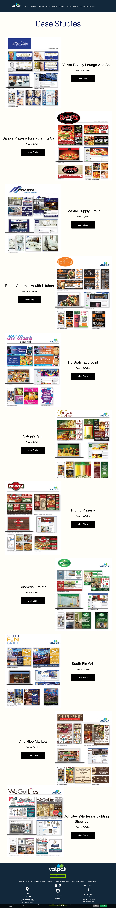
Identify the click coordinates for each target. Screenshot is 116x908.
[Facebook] (59, 885)
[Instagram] (56, 885)
